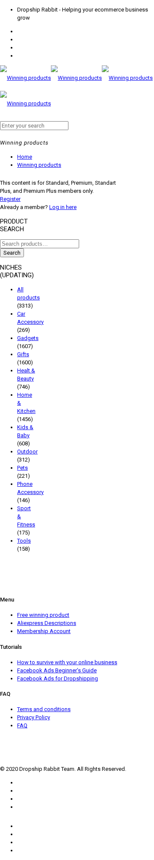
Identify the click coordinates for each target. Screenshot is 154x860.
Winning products (39, 165)
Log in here (63, 207)
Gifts (23, 354)
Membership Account (44, 631)
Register (10, 199)
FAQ (22, 725)
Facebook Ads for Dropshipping (57, 678)
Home (24, 157)
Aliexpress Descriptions (46, 623)
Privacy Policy (33, 717)
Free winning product (43, 615)
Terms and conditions (44, 709)
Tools (24, 541)
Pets (22, 468)
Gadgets (27, 338)
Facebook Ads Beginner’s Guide (57, 670)
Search (12, 253)
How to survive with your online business (67, 662)
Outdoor (27, 451)
